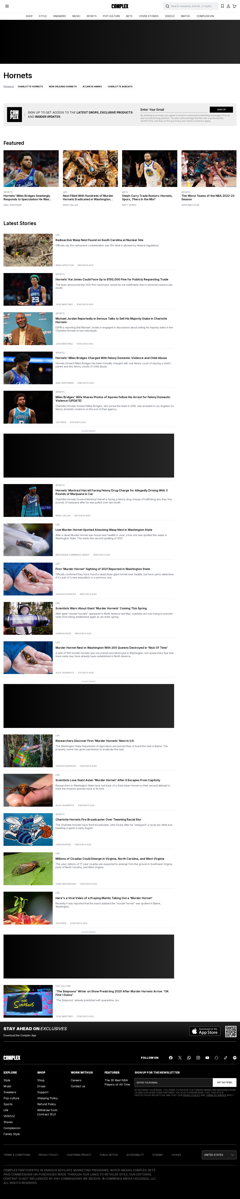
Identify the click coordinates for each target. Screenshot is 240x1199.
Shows (8, 1122)
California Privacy (79, 1154)
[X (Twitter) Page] (180, 1057)
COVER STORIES (148, 16)
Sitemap (157, 1154)
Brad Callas (70, 205)
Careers (76, 1080)
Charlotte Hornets (30, 86)
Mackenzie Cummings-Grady (73, 555)
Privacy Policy (174, 121)
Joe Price (61, 422)
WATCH (185, 16)
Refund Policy (46, 1104)
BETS (129, 16)
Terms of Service (195, 121)
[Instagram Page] (198, 1057)
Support (42, 1092)
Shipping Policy (47, 1098)
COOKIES (176, 1154)
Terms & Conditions (17, 1154)
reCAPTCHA (147, 121)
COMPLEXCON (205, 16)
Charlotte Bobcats (120, 86)
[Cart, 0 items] (234, 6)
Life (65, 192)
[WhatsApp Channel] (189, 1057)
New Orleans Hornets (63, 86)
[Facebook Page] (171, 1057)
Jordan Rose (63, 633)
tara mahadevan (66, 884)
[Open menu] (7, 6)
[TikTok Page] (225, 1057)
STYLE (43, 16)
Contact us (78, 1086)
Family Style (12, 1134)
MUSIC (76, 16)
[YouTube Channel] (207, 1057)
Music (7, 1086)
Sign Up (221, 109)
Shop (40, 1080)
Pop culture (11, 1098)
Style (7, 1080)
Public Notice (109, 1154)
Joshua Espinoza (66, 594)
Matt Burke (129, 205)
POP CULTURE (111, 16)
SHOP (29, 16)
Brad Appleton (65, 265)
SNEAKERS (59, 16)
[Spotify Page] (234, 1057)
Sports (8, 192)
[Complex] (120, 6)
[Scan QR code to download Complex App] (230, 1031)
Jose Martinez (64, 304)
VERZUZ (170, 16)
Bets (125, 192)
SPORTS (92, 16)
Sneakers (10, 1092)
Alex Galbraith (65, 673)
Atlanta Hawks (92, 86)
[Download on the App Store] (204, 1031)
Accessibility (135, 1154)
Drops (41, 1086)
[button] (219, 1155)
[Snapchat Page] (216, 1057)
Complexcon (12, 1128)
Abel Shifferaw (13, 205)
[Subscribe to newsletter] (224, 1082)
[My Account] (228, 6)
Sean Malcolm (190, 205)
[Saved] (222, 6)
